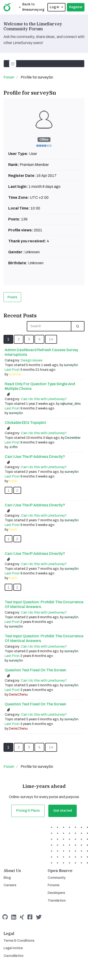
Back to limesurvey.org (33, 7)
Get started (62, 810)
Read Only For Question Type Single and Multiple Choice (40, 386)
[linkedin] (13, 917)
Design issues (31, 360)
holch (13, 481)
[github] (5, 917)
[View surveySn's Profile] (44, 119)
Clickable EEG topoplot (25, 423)
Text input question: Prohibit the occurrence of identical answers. (44, 604)
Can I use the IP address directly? (35, 457)
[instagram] (22, 917)
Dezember (72, 437)
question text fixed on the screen (35, 670)
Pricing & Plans (28, 810)
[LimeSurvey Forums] (7, 7)
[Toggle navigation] (12, 63)
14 (51, 339)
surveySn (71, 365)
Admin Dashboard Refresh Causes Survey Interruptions (41, 352)
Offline (44, 139)
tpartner (15, 374)
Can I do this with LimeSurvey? (44, 399)
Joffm (13, 447)
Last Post (12, 369)
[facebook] (29, 917)
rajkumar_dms (70, 403)
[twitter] (39, 917)
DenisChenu (18, 694)
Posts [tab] (12, 297)
